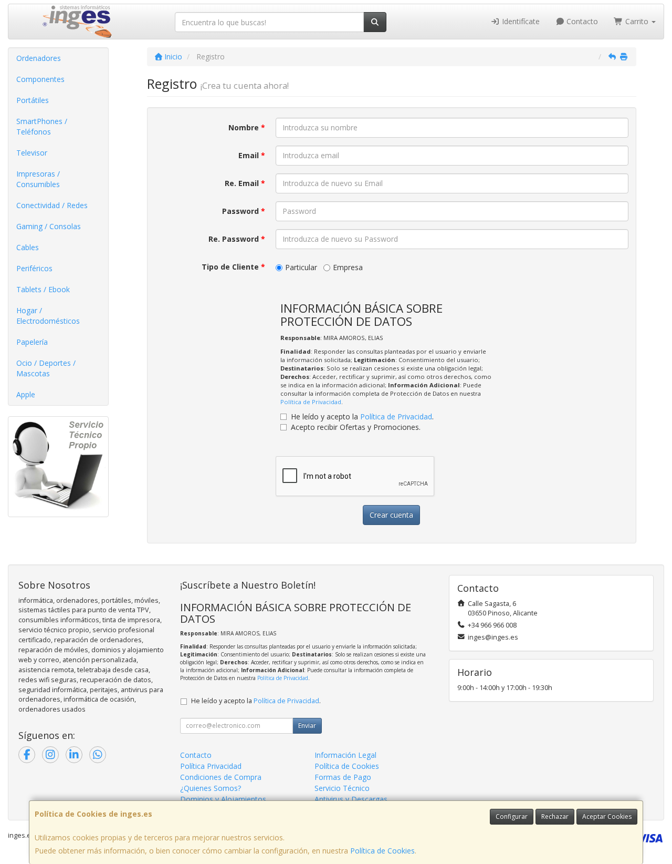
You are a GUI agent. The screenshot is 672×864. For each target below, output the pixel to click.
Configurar (512, 816)
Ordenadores (38, 58)
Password (243, 211)
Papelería (32, 342)
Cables (27, 247)
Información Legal (345, 755)
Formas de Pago (342, 777)
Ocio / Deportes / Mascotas (46, 368)
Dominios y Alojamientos (223, 799)
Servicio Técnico (342, 788)
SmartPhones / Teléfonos (41, 126)
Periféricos (34, 268)
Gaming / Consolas (48, 226)
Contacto (581, 21)
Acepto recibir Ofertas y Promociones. (356, 427)
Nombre (246, 127)
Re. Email (245, 183)
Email (251, 155)
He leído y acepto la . (362, 416)
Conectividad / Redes (52, 205)
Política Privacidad (211, 766)
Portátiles (32, 100)
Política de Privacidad (310, 402)
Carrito (636, 21)
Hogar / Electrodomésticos (48, 315)
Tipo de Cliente (233, 267)
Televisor (31, 153)
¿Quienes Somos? (210, 788)
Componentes (40, 79)
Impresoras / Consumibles (38, 179)
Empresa (348, 267)
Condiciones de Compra (220, 777)
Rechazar (555, 816)
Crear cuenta (391, 515)
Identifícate (520, 21)
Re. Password (236, 239)
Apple (25, 394)
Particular (301, 267)
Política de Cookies (382, 851)
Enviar (307, 725)
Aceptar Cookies (607, 816)
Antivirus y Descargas (350, 799)
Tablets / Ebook (43, 289)
